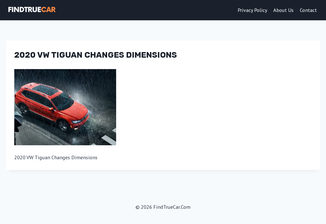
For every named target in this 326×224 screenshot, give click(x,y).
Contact (308, 10)
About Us (283, 10)
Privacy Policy (252, 10)
